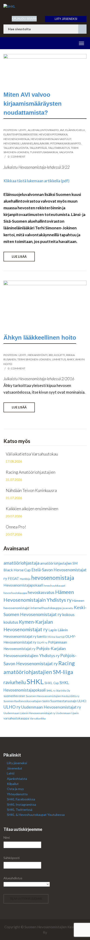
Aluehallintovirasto (43, 130)
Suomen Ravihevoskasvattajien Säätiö (26, 701)
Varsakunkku (38, 718)
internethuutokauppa (46, 608)
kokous (68, 614)
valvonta (66, 152)
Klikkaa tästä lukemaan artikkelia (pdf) (36, 180)
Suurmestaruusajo (63, 701)
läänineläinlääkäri (35, 143)
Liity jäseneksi (66, 19)
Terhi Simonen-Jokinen (34, 359)
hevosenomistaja (16, 139)
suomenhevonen (14, 696)
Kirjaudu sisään (24, 18)
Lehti (22, 130)
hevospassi (11, 143)
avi (62, 130)
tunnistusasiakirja (44, 152)
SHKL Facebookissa (21, 799)
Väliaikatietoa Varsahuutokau (32, 453)
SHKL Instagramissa (21, 804)
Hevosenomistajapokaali (23, 585)
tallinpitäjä (38, 148)
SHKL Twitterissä (19, 809)
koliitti (59, 355)
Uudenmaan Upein (67, 713)
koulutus (10, 622)
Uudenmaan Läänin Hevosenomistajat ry (29, 713)
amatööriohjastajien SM (59, 563)
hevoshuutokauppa (15, 593)
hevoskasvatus (41, 592)
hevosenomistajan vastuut (51, 139)
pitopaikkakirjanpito (65, 143)
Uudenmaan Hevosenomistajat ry (51, 707)
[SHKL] (45, 6)
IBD (51, 355)
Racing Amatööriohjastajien (30, 472)
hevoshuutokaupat (54, 585)
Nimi (6, 837)
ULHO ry (12, 706)
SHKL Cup (52, 683)
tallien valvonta (15, 148)
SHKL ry (50, 690)
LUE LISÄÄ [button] (19, 256)
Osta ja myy (15, 789)
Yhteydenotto (17, 794)
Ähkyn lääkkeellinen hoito (39, 337)
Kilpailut (13, 784)
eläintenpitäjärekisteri (20, 134)
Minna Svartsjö (56, 636)
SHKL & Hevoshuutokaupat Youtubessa (36, 815)
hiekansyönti (38, 355)
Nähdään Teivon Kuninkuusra (31, 490)
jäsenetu (67, 608)
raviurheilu (14, 682)
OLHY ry (42, 642)
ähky (70, 359)
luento (42, 636)
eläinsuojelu (75, 130)
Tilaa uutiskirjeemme (26, 898)
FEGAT (13, 578)
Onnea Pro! (16, 526)
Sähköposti (11, 858)
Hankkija (25, 579)
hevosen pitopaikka (53, 134)
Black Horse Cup (17, 570)
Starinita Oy (63, 690)
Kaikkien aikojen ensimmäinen (32, 508)
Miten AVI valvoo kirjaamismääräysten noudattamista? (32, 103)
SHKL (35, 681)
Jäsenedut (14, 768)
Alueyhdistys (12, 878)
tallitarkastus (59, 148)
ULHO (81, 701)
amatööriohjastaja (21, 563)
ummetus (59, 359)
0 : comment (16, 156)
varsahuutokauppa (16, 718)
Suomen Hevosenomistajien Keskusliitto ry (52, 696)
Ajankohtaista (17, 779)
